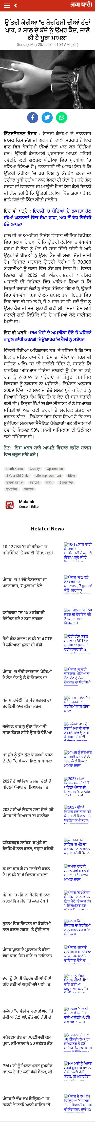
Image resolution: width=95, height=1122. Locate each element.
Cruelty (35, 469)
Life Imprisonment (48, 475)
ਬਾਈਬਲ (28, 489)
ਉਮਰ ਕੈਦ (11, 489)
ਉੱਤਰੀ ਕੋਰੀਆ (14, 482)
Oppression (55, 469)
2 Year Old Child (17, 475)
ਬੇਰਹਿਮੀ (34, 482)
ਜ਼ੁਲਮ (49, 482)
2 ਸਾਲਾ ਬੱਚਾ (66, 482)
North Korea (14, 469)
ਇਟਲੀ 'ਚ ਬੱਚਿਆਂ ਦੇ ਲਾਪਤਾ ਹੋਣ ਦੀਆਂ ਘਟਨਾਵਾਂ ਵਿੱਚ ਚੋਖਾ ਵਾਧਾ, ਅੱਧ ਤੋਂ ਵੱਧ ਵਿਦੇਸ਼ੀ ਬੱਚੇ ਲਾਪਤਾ (47, 217)
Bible (71, 475)
